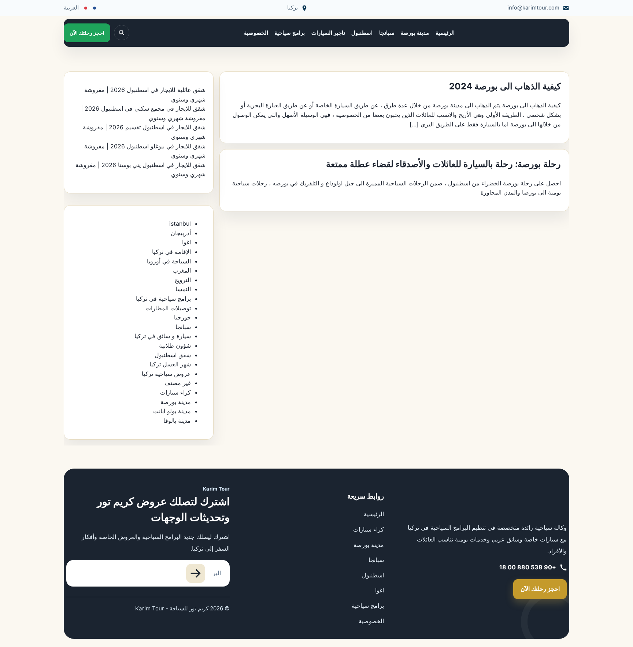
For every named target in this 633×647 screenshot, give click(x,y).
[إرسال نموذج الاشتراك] (195, 573)
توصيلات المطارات (168, 308)
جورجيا (182, 317)
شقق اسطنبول (173, 355)
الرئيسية (445, 33)
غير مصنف (177, 383)
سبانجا (387, 33)
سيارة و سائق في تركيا (162, 336)
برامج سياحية (289, 33)
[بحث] (121, 32)
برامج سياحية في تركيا (163, 298)
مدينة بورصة (415, 33)
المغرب (182, 270)
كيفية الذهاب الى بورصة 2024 (505, 86)
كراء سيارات (175, 392)
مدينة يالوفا (177, 420)
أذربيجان (181, 233)
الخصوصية (256, 33)
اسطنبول (362, 33)
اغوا (186, 242)
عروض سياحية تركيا (166, 373)
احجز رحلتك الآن (540, 588)
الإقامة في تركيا (171, 251)
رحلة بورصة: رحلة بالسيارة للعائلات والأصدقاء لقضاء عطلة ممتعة (443, 164)
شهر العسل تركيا (170, 364)
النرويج (182, 280)
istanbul (180, 223)
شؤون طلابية (175, 345)
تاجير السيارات (328, 33)
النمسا (183, 289)
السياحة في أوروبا (169, 261)
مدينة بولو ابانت (172, 411)
